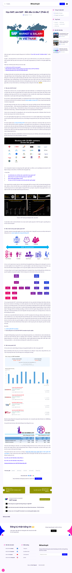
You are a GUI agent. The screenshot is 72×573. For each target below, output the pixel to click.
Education (13, 470)
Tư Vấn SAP (25, 470)
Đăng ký (53, 530)
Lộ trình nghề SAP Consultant (11, 328)
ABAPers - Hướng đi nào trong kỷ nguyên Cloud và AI (63, 42)
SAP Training (19, 470)
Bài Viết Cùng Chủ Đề (44, 499)
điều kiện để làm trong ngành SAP (34, 451)
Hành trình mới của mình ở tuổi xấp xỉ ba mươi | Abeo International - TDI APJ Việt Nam (26, 507)
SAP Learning (38, 470)
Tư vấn (62, 4)
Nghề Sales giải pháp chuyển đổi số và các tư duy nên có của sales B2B (63, 49)
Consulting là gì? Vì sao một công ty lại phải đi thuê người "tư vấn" (63, 34)
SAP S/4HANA (31, 470)
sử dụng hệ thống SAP (19, 122)
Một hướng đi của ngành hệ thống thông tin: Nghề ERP (20, 503)
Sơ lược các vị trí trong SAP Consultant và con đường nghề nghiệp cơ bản (23, 511)
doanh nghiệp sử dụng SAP (32, 100)
